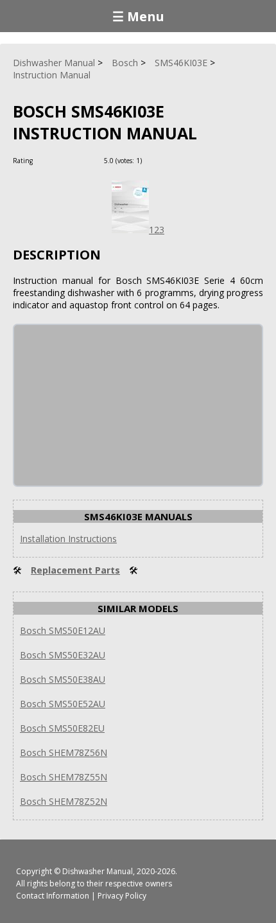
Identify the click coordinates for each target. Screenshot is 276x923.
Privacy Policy (122, 895)
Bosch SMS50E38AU (62, 679)
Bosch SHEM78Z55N (63, 777)
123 (156, 230)
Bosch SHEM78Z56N (63, 752)
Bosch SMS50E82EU (62, 728)
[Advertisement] (110, 405)
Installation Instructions (68, 538)
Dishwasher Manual (97, 871)
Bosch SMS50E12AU (62, 630)
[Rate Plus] (153, 160)
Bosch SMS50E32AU (62, 655)
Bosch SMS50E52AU (62, 704)
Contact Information (52, 895)
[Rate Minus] (169, 160)
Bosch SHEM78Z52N (63, 801)
